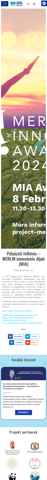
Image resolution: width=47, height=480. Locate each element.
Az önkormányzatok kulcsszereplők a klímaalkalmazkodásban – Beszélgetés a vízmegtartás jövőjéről (21, 386)
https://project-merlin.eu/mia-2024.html (17, 311)
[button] (44, 3)
